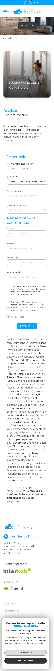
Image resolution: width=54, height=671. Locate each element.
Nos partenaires (10, 603)
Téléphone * (12, 258)
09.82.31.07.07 (11, 542)
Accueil (6, 38)
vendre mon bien (22, 163)
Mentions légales (11, 611)
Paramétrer (25, 652)
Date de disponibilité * (17, 205)
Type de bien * (13, 176)
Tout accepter (25, 660)
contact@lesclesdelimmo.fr (19, 546)
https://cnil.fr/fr (15, 422)
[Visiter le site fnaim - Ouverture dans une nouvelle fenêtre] (6, 588)
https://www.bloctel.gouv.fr (22, 463)
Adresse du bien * (15, 191)
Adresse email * (14, 272)
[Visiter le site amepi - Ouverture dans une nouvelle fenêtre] (17, 589)
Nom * (10, 229)
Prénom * (11, 243)
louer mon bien (21, 168)
